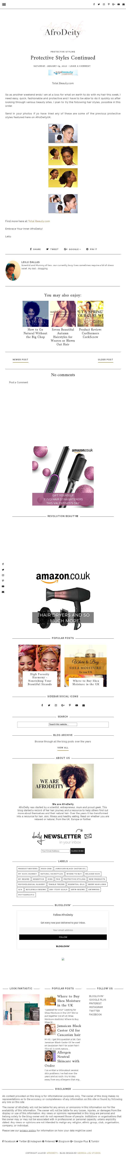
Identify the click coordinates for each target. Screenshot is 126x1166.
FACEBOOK (95, 1014)
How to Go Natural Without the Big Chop (35, 333)
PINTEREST (95, 1003)
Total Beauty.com (39, 221)
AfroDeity (52, 1153)
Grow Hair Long (97, 884)
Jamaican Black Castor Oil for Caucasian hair (69, 1030)
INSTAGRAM (96, 1007)
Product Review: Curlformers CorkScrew (90, 333)
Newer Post (20, 360)
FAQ (58, 879)
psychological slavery (31, 884)
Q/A (20, 889)
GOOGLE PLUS (97, 1000)
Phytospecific (26, 895)
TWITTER (94, 1011)
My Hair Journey (27, 874)
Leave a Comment (80, 66)
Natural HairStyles (52, 874)
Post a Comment (18, 382)
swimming (93, 889)
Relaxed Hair (92, 874)
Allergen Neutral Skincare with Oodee (62, 1059)
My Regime (24, 879)
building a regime (36, 889)
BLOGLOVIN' (96, 996)
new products (97, 879)
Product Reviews (27, 868)
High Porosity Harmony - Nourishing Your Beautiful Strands (40, 679)
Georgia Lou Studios (88, 1153)
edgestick (38, 879)
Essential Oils (76, 884)
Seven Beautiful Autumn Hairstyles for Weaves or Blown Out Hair (63, 337)
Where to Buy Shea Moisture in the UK (86, 683)
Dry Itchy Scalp (58, 889)
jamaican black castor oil (70, 868)
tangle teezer (57, 884)
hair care (46, 868)
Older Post (105, 360)
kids (50, 879)
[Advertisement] (63, 417)
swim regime (78, 889)
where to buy (74, 874)
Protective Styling (63, 52)
